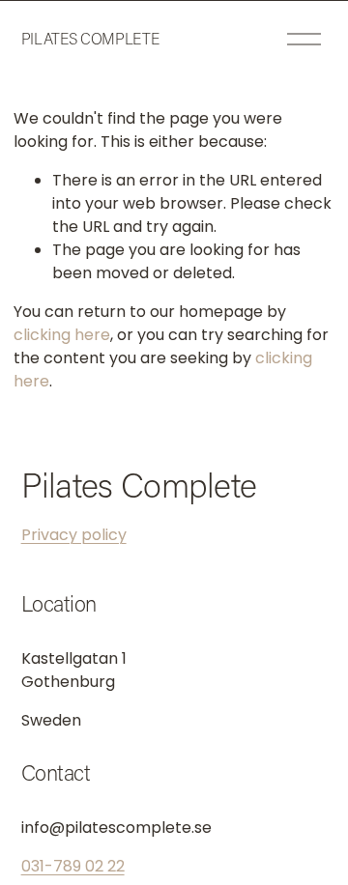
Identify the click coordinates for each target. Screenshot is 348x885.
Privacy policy (74, 535)
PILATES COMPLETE (90, 38)
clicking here (62, 335)
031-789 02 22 (73, 866)
